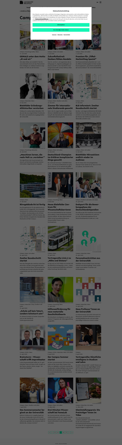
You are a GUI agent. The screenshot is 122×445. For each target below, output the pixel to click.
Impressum (54, 34)
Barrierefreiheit (67, 34)
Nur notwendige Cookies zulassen (61, 29)
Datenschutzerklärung (41, 19)
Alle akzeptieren (61, 24)
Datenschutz (60, 34)
